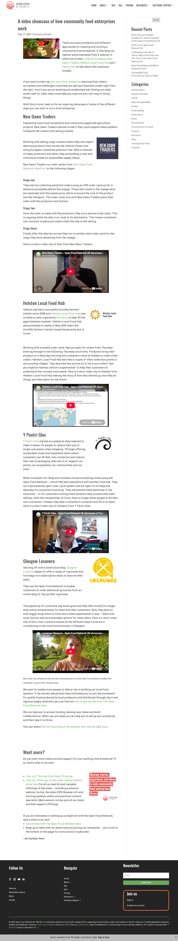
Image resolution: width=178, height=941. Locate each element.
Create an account (135, 905)
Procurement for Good (142, 127)
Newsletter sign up (17, 892)
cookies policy (83, 925)
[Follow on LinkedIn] (23, 879)
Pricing (129, 5)
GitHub (67, 925)
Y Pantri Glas (31, 441)
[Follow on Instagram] (14, 879)
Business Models (43, 34)
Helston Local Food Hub (95, 62)
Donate (12, 900)
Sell (121, 5)
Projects (135, 131)
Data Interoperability (141, 102)
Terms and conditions (46, 925)
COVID (134, 98)
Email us (12, 888)
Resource (136, 135)
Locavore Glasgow (94, 58)
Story (133, 139)
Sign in (130, 900)
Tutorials (135, 147)
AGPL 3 (35, 927)
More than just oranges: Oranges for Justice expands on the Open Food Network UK (145, 38)
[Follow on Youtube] (19, 879)
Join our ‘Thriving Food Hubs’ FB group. (49, 776)
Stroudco (61, 317)
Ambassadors (138, 90)
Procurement (137, 123)
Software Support (162, 5)
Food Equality (137, 110)
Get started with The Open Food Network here (53, 823)
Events (134, 106)
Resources (141, 5)
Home (94, 5)
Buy (113, 5)
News (134, 118)
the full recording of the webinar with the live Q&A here (74, 726)
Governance (137, 114)
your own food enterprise (65, 81)
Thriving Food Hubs (140, 143)
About (103, 5)
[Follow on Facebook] (10, 879)
